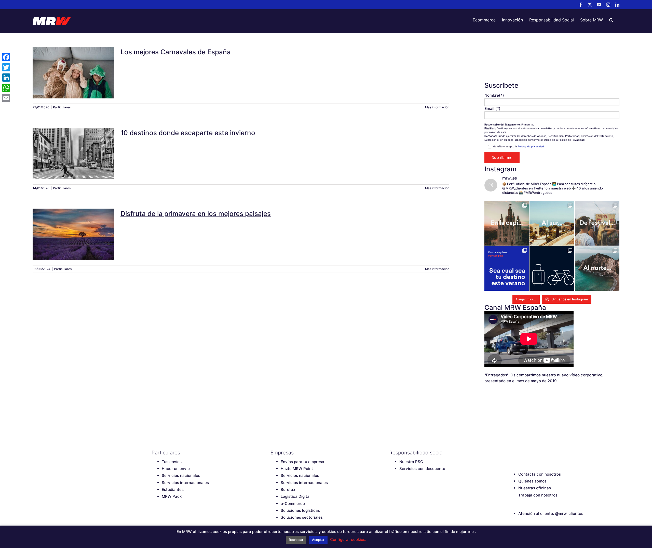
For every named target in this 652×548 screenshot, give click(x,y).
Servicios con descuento (422, 468)
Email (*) (492, 108)
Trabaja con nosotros (538, 495)
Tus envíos (172, 461)
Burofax (288, 489)
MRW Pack (172, 496)
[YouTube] (528, 452)
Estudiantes (173, 489)
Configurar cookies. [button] (348, 539)
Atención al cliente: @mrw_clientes (550, 513)
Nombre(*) (494, 95)
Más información (437, 107)
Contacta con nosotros (539, 474)
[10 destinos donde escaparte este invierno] (73, 153)
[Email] (6, 98)
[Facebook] (510, 452)
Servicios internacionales (185, 482)
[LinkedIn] (546, 452)
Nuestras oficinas (534, 488)
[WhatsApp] (6, 88)
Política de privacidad (531, 146)
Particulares (62, 107)
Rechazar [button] (296, 540)
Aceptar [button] (318, 540)
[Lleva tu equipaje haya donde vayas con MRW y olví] (551, 268)
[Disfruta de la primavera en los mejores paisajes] (73, 234)
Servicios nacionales (181, 475)
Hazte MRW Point (297, 468)
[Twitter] (519, 452)
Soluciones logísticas (300, 510)
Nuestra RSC (411, 461)
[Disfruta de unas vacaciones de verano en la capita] (506, 223)
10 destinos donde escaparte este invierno (73, 147)
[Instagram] (537, 452)
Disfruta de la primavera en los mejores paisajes (73, 228)
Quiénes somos (532, 481)
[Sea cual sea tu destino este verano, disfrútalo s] (506, 268)
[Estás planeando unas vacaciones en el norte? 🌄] (597, 268)
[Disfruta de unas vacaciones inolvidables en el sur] (551, 223)
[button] (611, 20)
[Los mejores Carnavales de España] (73, 72)
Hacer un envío (176, 468)
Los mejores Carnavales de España (73, 66)
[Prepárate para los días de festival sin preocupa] (597, 223)
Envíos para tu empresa (302, 461)
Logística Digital (295, 496)
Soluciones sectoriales (302, 517)
